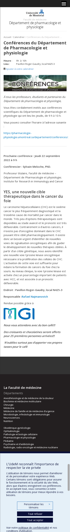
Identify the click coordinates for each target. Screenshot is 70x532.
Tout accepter (35, 520)
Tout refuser (35, 514)
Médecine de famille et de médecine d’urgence (29, 411)
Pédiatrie (8, 441)
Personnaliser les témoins (37, 505)
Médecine (9, 408)
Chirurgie (8, 404)
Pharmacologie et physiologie (20, 437)
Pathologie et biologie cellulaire (21, 434)
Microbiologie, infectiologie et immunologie (27, 414)
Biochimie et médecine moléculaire (22, 401)
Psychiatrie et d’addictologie (19, 444)
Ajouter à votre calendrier (19, 69)
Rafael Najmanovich (35, 296)
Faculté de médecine (35, 19)
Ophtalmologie (12, 431)
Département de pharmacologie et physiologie (35, 24)
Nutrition (8, 421)
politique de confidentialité (33, 527)
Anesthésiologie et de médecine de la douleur (29, 398)
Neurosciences (12, 417)
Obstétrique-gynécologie (17, 427)
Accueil (7, 37)
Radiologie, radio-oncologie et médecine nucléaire (31, 447)
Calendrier (19, 37)
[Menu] (64, 3)
